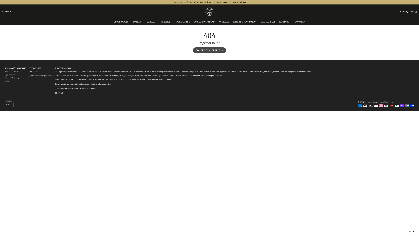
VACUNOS (165, 22)
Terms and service (11, 72)
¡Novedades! (121, 22)
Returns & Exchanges (12, 78)
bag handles (268, 22)
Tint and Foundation (245, 22)
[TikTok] (62, 93)
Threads (224, 22)
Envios (7, 81)
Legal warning (10, 75)
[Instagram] (59, 93)
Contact (300, 22)
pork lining (183, 22)
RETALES (136, 22)
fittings (284, 22)
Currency (8, 101)
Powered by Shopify (386, 102)
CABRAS (151, 22)
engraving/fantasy (205, 22)
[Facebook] (56, 93)
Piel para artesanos (371, 102)
